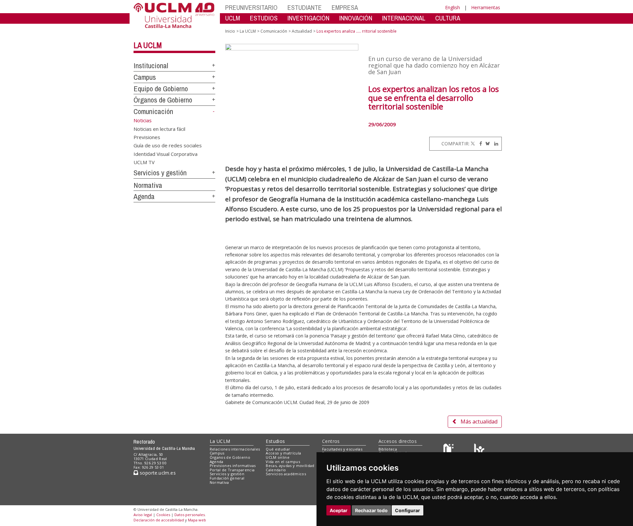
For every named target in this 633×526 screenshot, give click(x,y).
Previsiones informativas (233, 465)
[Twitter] (473, 143)
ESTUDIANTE (304, 7)
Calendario (276, 469)
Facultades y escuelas (342, 449)
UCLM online (277, 457)
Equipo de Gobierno (161, 89)
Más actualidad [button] (479, 421)
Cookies (163, 514)
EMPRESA (345, 7)
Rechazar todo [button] (371, 510)
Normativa (148, 185)
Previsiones (147, 136)
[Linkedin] (494, 143)
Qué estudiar (278, 449)
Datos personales (189, 514)
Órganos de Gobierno (163, 100)
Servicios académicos (286, 473)
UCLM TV (144, 162)
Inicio (230, 31)
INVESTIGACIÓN (308, 18)
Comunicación (153, 111)
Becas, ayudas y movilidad (290, 465)
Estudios (275, 441)
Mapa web (197, 519)
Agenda (144, 196)
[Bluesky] (486, 143)
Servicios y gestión (160, 173)
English (452, 7)
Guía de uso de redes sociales (168, 145)
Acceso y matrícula (283, 453)
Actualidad (302, 31)
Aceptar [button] (338, 510)
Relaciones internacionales (235, 449)
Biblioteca (387, 449)
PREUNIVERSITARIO (251, 7)
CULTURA (447, 18)
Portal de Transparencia (232, 469)
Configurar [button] (407, 510)
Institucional (151, 66)
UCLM (232, 18)
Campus (145, 77)
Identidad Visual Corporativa (165, 153)
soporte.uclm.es (157, 473)
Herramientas (485, 7)
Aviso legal (143, 514)
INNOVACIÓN (355, 18)
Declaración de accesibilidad (159, 519)
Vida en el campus (283, 461)
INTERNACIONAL (403, 18)
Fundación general (227, 478)
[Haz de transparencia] (449, 450)
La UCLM (148, 45)
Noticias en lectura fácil (159, 128)
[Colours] (479, 450)
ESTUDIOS (264, 18)
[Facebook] (479, 143)
